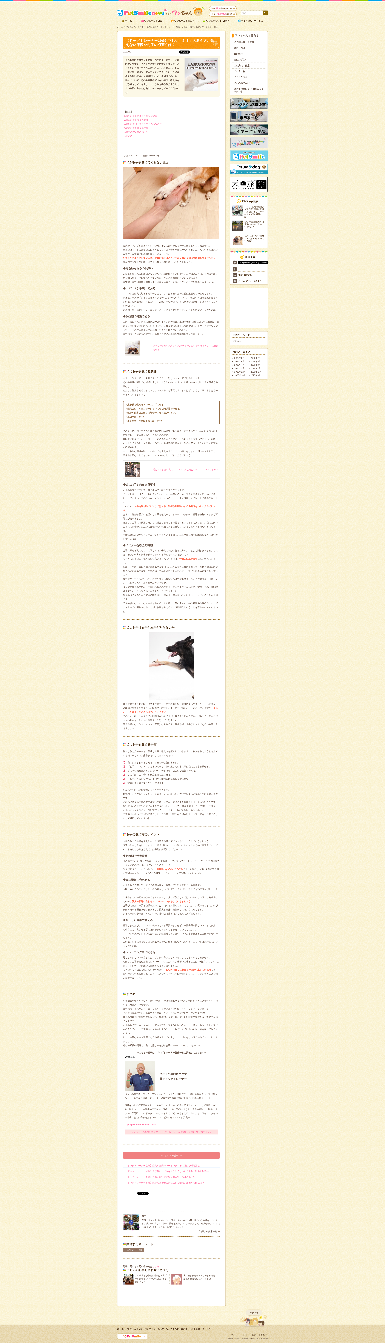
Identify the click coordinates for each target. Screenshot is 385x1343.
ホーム (120, 27)
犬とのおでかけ (242, 83)
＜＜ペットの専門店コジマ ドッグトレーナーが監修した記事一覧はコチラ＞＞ (171, 1132)
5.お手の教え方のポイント (137, 132)
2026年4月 (239, 365)
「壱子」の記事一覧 (207, 1231)
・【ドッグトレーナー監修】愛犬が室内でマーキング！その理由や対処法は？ (162, 1165)
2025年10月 (240, 375)
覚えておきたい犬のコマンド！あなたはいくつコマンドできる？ (185, 469)
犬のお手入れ (240, 59)
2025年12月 (240, 372)
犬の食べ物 (239, 71)
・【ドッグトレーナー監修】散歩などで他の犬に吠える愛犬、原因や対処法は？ (163, 1182)
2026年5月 (256, 361)
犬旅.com (236, 341)
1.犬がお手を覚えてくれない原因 (140, 115)
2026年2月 (239, 368)
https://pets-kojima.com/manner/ (140, 1124)
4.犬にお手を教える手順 (136, 128)
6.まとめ (128, 136)
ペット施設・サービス (200, 1329)
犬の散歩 (238, 53)
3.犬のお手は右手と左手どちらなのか (143, 124)
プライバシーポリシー (240, 1335)
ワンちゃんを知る (134, 1329)
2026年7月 (256, 358)
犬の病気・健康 (242, 65)
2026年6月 (239, 361)
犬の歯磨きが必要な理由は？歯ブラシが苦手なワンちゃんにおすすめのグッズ (151, 1278)
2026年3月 (256, 365)
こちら (155, 1266)
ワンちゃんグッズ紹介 (176, 1329)
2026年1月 (256, 368)
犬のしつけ (151, 27)
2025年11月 (256, 372)
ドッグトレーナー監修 (134, 1250)
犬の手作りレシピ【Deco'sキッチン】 (249, 90)
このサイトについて (259, 1335)
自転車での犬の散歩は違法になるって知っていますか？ (254, 224)
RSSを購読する (245, 275)
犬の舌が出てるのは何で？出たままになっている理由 (254, 238)
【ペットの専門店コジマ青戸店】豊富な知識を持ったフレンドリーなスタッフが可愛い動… (254, 212)
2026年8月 (239, 358)
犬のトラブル (240, 77)
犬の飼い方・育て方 (244, 42)
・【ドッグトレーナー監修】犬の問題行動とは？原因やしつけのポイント (160, 1177)
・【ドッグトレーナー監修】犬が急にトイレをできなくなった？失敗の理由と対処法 (166, 1171)
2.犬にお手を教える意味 (136, 119)
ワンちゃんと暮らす (134, 27)
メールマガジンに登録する (249, 281)
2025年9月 (256, 375)
